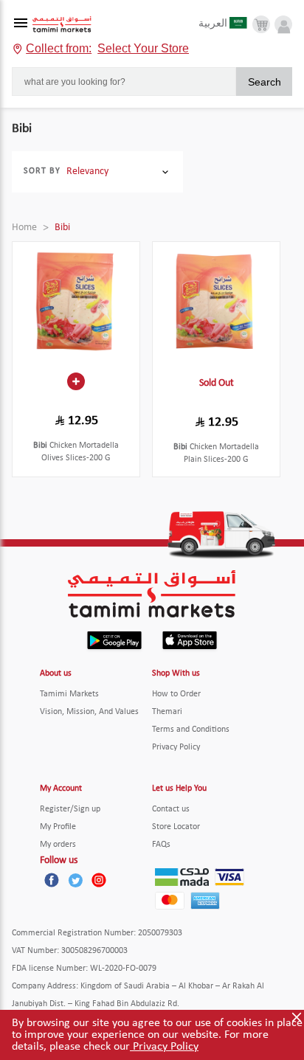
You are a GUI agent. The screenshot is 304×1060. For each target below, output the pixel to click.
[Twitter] (75, 880)
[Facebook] (51, 880)
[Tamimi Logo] (61, 24)
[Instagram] (99, 880)
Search (264, 82)
